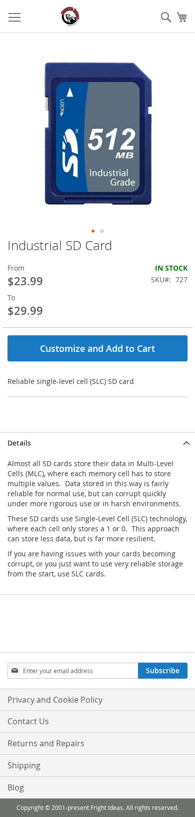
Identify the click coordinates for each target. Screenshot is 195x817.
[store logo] (70, 16)
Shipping (24, 765)
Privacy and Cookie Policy (55, 699)
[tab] (97, 443)
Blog (16, 787)
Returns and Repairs (46, 743)
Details (19, 443)
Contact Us (28, 721)
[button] (93, 231)
